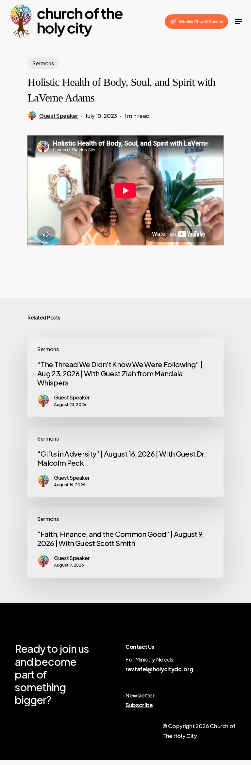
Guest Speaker (58, 115)
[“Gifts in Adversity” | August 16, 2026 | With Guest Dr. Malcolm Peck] (125, 462)
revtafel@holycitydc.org (159, 669)
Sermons (43, 63)
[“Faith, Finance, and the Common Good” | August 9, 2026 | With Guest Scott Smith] (125, 542)
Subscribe (139, 705)
